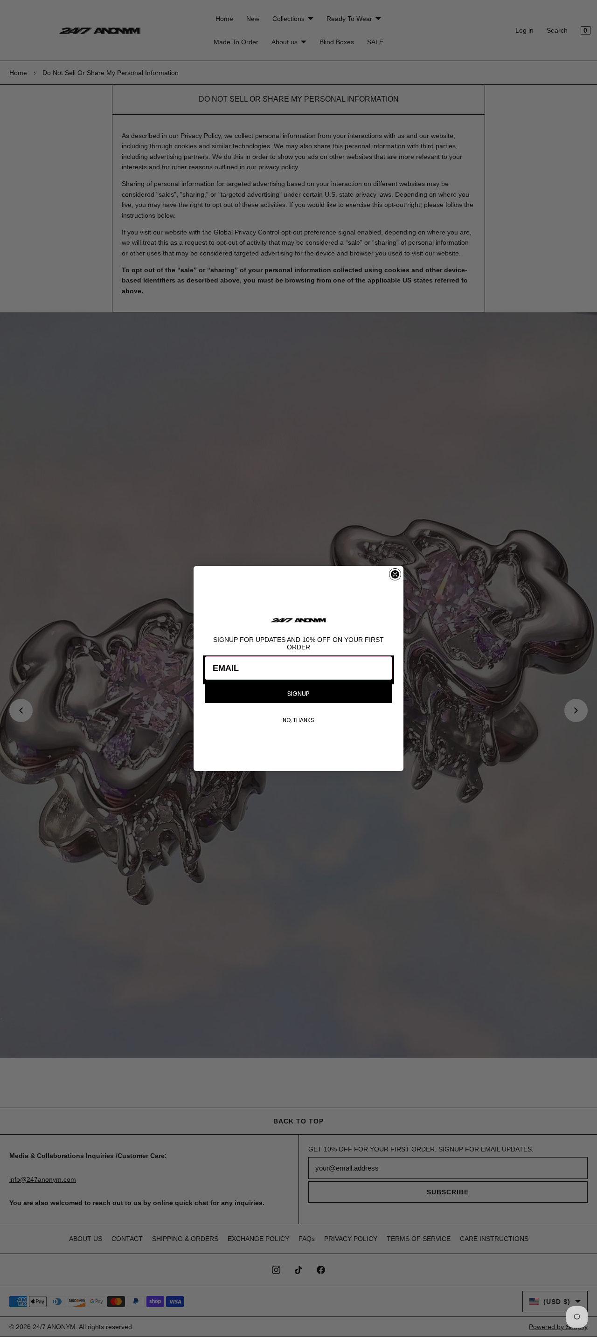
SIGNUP (298, 693)
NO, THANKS (298, 720)
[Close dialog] (395, 574)
